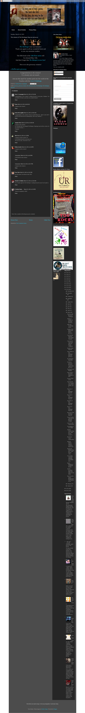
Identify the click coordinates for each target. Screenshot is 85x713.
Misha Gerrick (18, 147)
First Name (56, 90)
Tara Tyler (17, 172)
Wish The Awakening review (70, 326)
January (69, 485)
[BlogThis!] (32, 83)
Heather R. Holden (19, 180)
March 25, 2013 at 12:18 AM (30, 180)
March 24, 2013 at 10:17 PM (27, 163)
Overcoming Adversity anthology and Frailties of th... (70, 458)
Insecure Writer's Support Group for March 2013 (70, 444)
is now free (37, 60)
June (68, 306)
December (69, 291)
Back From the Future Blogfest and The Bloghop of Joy (70, 479)
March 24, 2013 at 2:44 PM (27, 147)
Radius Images (45, 709)
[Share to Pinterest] (35, 83)
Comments (57, 74)
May (68, 308)
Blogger (55, 709)
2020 (67, 274)
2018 (67, 279)
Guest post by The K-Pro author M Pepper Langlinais (70, 343)
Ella (16, 135)
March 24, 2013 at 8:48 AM (24, 104)
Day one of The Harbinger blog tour (70, 414)
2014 (67, 287)
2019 (67, 276)
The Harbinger (39, 85)
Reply (16, 99)
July (68, 304)
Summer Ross (18, 122)
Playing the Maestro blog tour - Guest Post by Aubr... (70, 451)
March (68, 312)
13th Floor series (36, 56)
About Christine (22, 29)
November (69, 293)
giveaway (16, 85)
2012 (67, 488)
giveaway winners (22, 85)
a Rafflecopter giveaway (19, 69)
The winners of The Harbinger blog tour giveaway (70, 354)
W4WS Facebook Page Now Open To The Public (70, 471)
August (69, 302)
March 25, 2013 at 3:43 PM (30, 189)
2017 (67, 281)
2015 (67, 285)
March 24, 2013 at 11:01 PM (26, 172)
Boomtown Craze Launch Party (70, 438)
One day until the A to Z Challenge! (70, 315)
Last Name (56, 94)
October (69, 296)
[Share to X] (33, 83)
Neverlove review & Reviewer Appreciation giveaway (70, 364)
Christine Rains (18, 83)
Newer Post (14, 220)
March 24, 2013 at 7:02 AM (30, 94)
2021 (67, 272)
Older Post (47, 220)
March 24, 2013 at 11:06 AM (28, 122)
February (69, 483)
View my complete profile (58, 67)
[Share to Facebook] (34, 83)
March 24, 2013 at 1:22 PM (23, 135)
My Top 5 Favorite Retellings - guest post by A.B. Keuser (69, 544)
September (69, 298)
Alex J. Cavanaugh (19, 94)
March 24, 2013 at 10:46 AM (30, 112)
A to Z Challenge (36, 81)
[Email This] (30, 83)
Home (13, 29)
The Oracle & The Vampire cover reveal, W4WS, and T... (70, 384)
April (68, 310)
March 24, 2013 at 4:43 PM (26, 155)
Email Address (57, 86)
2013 (67, 289)
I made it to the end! (72, 620)
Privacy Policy (32, 29)
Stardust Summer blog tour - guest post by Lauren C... (70, 432)
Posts (56, 72)
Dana (16, 104)
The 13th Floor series (31, 85)
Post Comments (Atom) (21, 223)
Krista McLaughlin (19, 112)
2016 (67, 283)
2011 (67, 490)
